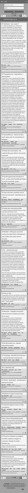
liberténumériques (6, 143)
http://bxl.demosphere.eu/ (8, 350)
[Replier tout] (5, 16)
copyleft (12, 141)
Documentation (11, 488)
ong (12, 449)
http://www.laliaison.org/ (8, 431)
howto (9, 359)
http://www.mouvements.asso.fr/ (10, 473)
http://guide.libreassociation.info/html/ (11, 171)
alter (11, 468)
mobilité (5, 303)
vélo (9, 303)
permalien (12, 67)
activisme (5, 449)
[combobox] (14, 8)
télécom (10, 199)
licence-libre (14, 143)
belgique (10, 124)
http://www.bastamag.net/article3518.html (12, 187)
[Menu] (26, 2)
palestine (9, 384)
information (5, 468)
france (4, 183)
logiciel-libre (6, 141)
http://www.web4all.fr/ (7, 245)
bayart (4, 65)
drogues (23, 427)
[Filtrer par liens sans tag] (2, 16)
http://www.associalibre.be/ (9, 145)
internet (5, 199)
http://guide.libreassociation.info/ (10, 226)
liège (20, 409)
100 (26, 15)
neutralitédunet (16, 199)
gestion (3, 125)
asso (14, 19)
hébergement (6, 241)
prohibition (18, 427)
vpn (22, 332)
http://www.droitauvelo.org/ (8, 306)
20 (20, 15)
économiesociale (5, 371)
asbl (11, 168)
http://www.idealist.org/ (8, 451)
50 (23, 15)
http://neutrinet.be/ (7, 338)
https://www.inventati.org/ (8, 288)
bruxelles (10, 347)
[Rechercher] (14, 12)
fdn (8, 334)
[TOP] (23, 489)
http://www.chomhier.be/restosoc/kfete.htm (12, 375)
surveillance (9, 409)
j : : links (4, 1)
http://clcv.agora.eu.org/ (8, 413)
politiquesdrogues (11, 427)
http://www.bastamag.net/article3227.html (12, 203)
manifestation (17, 347)
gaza (4, 384)
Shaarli (7, 483)
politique (5, 124)
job (9, 449)
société (18, 468)
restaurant (11, 369)
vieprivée (16, 284)
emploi (12, 183)
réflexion (23, 468)
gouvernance (20, 124)
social (19, 369)
